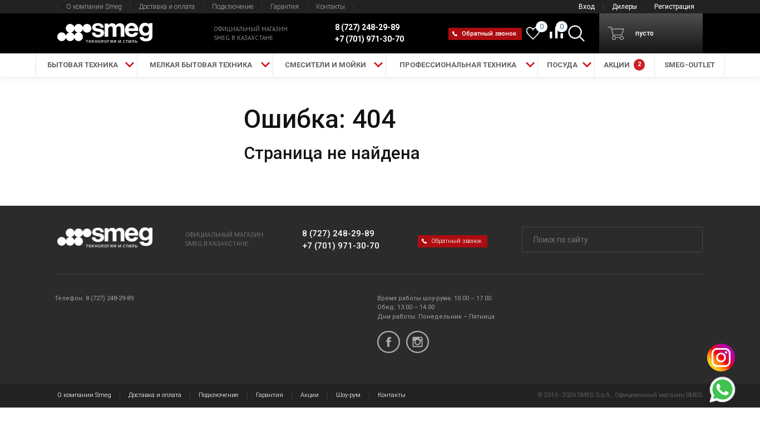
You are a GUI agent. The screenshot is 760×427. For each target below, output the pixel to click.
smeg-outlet (689, 65)
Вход (587, 6)
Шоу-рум (348, 395)
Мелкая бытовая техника (201, 65)
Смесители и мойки (325, 65)
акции (622, 65)
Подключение (232, 6)
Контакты (330, 6)
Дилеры (624, 6)
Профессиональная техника (457, 65)
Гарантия (284, 6)
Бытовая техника (82, 65)
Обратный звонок (489, 33)
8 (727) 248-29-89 (338, 234)
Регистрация (674, 6)
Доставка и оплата (167, 6)
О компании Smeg (94, 6)
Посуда (562, 65)
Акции (309, 395)
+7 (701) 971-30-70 (340, 246)
